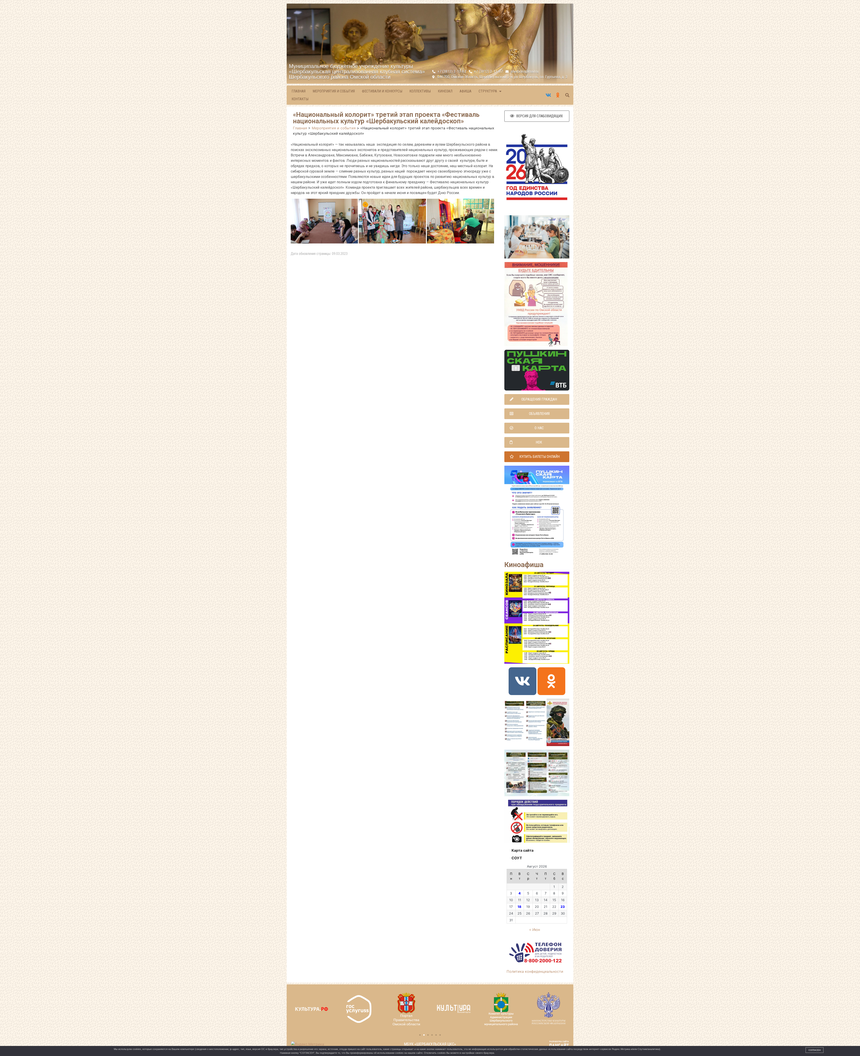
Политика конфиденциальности (535, 971)
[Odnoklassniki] (551, 681)
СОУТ (517, 858)
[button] (536, 116)
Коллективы (420, 91)
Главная (298, 91)
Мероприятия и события (334, 91)
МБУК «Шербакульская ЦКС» (430, 1044)
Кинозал (445, 91)
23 (563, 907)
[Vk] (522, 681)
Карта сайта (522, 850)
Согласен (814, 1050)
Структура (488, 91)
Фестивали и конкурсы (382, 91)
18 (519, 907)
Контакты (300, 99)
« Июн (534, 929)
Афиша (465, 91)
